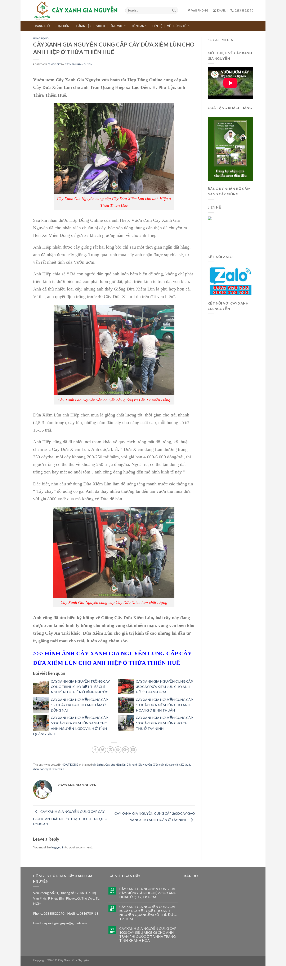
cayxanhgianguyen (78, 64)
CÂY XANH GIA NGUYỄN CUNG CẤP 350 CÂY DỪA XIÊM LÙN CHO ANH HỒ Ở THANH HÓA (164, 686)
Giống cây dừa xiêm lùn (166, 764)
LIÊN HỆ (157, 26)
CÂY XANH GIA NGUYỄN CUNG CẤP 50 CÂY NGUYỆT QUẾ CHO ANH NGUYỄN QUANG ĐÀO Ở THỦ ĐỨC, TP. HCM (147, 913)
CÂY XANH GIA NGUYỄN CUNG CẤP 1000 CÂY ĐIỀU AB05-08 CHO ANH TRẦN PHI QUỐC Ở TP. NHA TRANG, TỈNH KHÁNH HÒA (147, 934)
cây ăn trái (98, 764)
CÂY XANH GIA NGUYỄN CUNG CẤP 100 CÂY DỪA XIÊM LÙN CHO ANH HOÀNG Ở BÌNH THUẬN (164, 705)
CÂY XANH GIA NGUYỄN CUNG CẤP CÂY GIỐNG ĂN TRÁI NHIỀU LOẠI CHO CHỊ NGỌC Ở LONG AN (70, 817)
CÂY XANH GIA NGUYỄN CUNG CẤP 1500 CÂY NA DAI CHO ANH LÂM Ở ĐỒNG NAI (79, 705)
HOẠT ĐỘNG (63, 26)
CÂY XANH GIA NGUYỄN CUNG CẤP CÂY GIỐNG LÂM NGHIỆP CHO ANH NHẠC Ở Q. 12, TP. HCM (147, 893)
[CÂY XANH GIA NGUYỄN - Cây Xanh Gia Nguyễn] (76, 10)
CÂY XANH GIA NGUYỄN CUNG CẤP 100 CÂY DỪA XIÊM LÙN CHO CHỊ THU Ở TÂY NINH (164, 723)
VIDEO (100, 26)
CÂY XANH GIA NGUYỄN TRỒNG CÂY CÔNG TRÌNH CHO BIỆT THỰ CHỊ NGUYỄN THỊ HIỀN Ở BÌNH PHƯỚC (80, 686)
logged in (57, 847)
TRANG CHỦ (41, 26)
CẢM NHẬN (83, 26)
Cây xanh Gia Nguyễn (139, 764)
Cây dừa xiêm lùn (115, 764)
